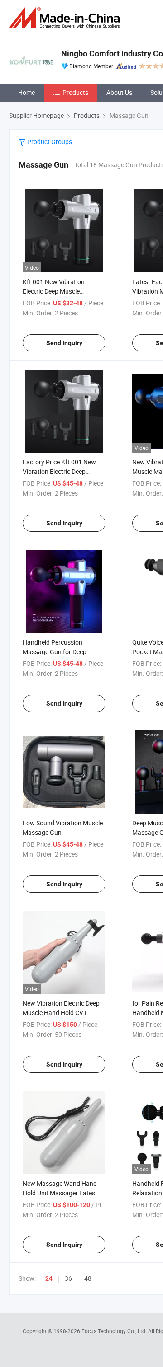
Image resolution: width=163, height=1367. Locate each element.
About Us (119, 92)
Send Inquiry (64, 342)
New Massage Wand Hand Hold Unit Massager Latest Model (60, 1193)
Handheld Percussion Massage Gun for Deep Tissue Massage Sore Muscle (63, 651)
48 (87, 1278)
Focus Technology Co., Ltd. (115, 1330)
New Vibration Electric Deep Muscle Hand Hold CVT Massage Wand (61, 1012)
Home (26, 92)
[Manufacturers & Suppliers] (66, 17)
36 (68, 1278)
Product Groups (49, 141)
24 (49, 1278)
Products (75, 92)
